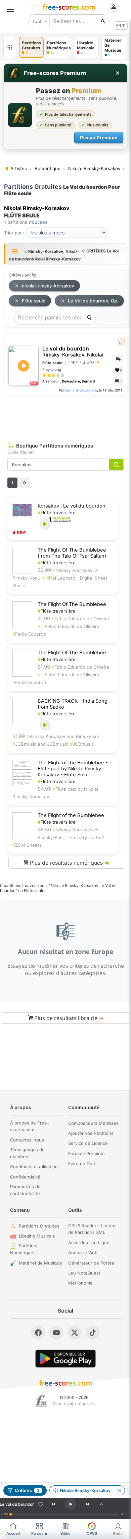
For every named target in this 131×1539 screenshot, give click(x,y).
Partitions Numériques (24, 1249)
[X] (75, 1333)
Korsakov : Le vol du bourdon (71, 506)
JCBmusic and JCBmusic (40, 744)
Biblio (65, 1533)
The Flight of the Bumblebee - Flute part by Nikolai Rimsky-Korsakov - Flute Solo (73, 769)
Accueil (13, 1533)
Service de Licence (88, 1143)
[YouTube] (56, 1333)
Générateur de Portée (91, 1263)
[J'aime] (40, 1504)
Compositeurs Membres (93, 1123)
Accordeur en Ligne (89, 1242)
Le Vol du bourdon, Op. (93, 300)
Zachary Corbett (86, 837)
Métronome (80, 1283)
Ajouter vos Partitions (91, 1133)
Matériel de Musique (40, 1263)
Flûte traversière (57, 512)
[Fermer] (118, 73)
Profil (118, 1533)
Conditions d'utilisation (34, 1166)
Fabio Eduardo (29, 634)
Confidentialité (25, 1177)
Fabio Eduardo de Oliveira (80, 618)
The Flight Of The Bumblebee (72, 604)
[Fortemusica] (41, 1401)
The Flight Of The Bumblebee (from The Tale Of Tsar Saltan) (72, 553)
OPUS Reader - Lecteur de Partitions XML (92, 1229)
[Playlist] (101, 1504)
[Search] (89, 317)
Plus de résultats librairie (68, 1018)
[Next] (87, 1504)
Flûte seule (33, 300)
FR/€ (120, 25)
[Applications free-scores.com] (9, 47)
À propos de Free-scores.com (29, 1126)
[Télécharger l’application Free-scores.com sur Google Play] (65, 1358)
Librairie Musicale (37, 1236)
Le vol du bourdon (72, 351)
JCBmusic (82, 744)
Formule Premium (86, 1153)
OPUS (92, 1533)
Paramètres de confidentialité (25, 1190)
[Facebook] (38, 1333)
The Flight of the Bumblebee (71, 815)
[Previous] (53, 1504)
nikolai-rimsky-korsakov (48, 285)
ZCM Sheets (27, 845)
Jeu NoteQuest (84, 1273)
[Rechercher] (103, 21)
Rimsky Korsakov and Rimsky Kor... (65, 736)
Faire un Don (81, 1163)
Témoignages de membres (27, 1153)
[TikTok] (93, 1333)
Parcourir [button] (39, 1533)
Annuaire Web (82, 1252)
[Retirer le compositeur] (119, 1490)
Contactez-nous (27, 1139)
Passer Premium (99, 137)
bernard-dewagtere (81, 390)
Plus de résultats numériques (69, 862)
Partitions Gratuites (39, 1226)
